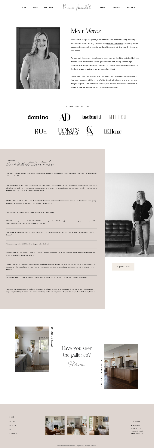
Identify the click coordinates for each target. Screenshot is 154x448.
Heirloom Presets (115, 43)
